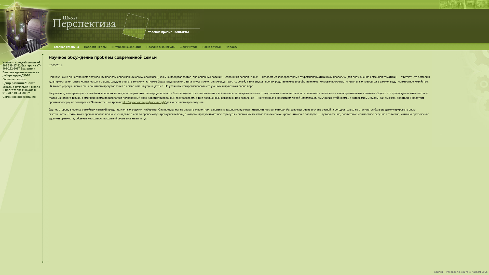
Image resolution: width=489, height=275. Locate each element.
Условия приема (160, 32)
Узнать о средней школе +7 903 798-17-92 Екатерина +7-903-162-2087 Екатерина (22, 65)
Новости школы (95, 46)
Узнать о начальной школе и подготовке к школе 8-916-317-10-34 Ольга (21, 89)
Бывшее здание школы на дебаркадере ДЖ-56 (21, 74)
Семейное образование (19, 96)
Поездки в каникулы (160, 46)
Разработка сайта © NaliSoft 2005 (467, 271)
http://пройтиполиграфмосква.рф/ (144, 102)
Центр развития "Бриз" (19, 83)
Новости (232, 46)
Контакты (181, 32)
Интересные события (126, 46)
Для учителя (188, 46)
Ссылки (438, 271)
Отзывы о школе (14, 79)
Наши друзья (211, 46)
